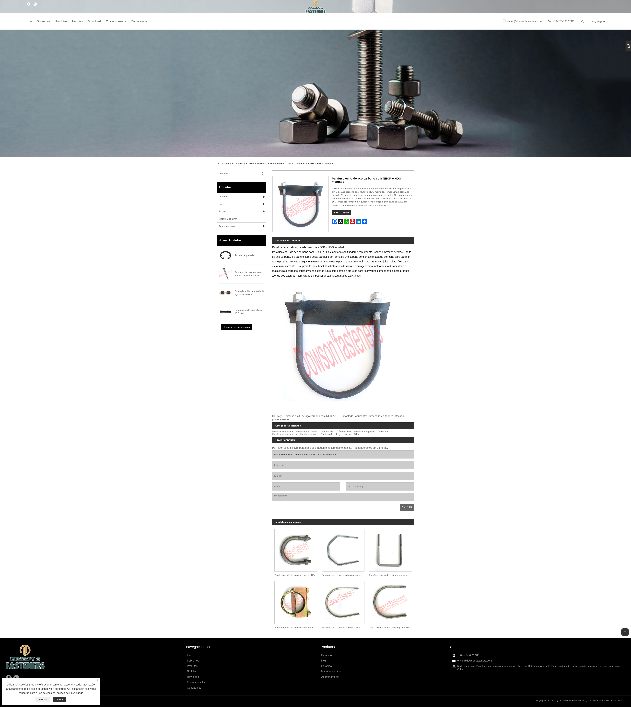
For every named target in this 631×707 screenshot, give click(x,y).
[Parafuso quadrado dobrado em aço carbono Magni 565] (390, 549)
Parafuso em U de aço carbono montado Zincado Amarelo (296, 627)
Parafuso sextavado (282, 431)
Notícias (77, 21)
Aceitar (59, 699)
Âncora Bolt (345, 431)
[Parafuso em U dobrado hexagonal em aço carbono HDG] (343, 549)
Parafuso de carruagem (284, 434)
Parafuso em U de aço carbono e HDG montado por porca (296, 575)
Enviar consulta (116, 21)
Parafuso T (384, 431)
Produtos (61, 21)
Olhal (356, 434)
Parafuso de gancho (364, 431)
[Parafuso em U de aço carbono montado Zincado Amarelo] (295, 601)
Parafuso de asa (308, 434)
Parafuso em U (258, 163)
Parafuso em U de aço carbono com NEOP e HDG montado (302, 163)
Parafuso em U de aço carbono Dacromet (343, 627)
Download (94, 21)
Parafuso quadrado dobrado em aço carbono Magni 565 (391, 575)
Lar (30, 21)
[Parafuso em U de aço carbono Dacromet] (343, 601)
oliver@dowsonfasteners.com (524, 21)
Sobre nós (43, 21)
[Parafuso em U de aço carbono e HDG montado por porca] (295, 549)
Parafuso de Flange (306, 431)
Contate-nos (139, 21)
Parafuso (242, 163)
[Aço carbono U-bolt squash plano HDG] (390, 601)
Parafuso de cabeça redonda (335, 434)
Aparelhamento (227, 226)
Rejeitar (43, 699)
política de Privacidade (70, 693)
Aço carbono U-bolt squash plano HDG (390, 627)
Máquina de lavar (228, 218)
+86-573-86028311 (563, 21)
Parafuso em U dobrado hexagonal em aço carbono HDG (344, 575)
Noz (221, 204)
